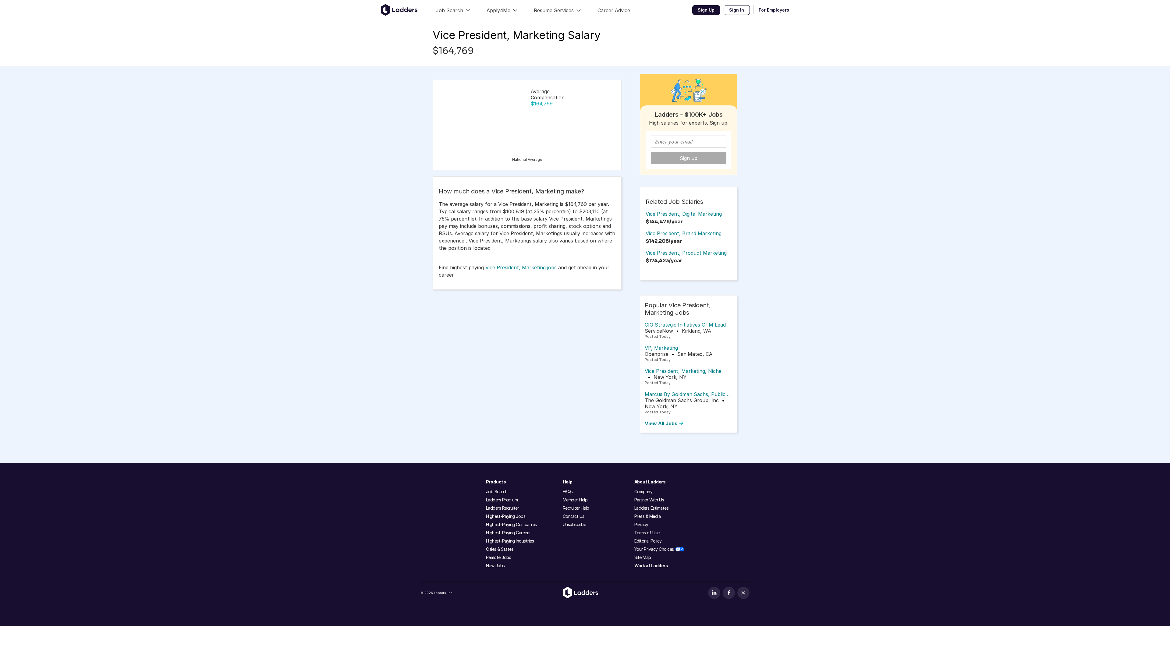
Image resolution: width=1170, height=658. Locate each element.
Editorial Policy (648, 540)
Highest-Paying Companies (511, 524)
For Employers (774, 9)
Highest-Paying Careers (508, 532)
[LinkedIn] (714, 593)
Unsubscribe (574, 524)
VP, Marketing (661, 348)
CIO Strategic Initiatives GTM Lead (685, 325)
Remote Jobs (498, 557)
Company (643, 491)
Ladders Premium (502, 499)
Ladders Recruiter (502, 508)
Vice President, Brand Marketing (684, 233)
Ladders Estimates (651, 508)
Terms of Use (647, 532)
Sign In (736, 9)
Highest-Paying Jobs (506, 516)
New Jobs (495, 565)
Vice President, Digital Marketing (684, 214)
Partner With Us (649, 499)
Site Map (642, 557)
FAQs (568, 491)
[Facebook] (729, 593)
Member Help (575, 499)
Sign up (688, 158)
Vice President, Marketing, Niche (683, 371)
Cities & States (500, 549)
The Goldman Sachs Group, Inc (682, 400)
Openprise (656, 354)
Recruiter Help (576, 508)
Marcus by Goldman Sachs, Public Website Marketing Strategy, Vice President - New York (685, 394)
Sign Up (706, 9)
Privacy (641, 524)
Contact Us (573, 516)
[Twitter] (743, 593)
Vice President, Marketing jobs (521, 267)
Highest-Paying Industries (510, 540)
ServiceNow (659, 331)
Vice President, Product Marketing (686, 253)
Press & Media (647, 516)
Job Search (497, 491)
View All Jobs (661, 423)
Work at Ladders (651, 565)
